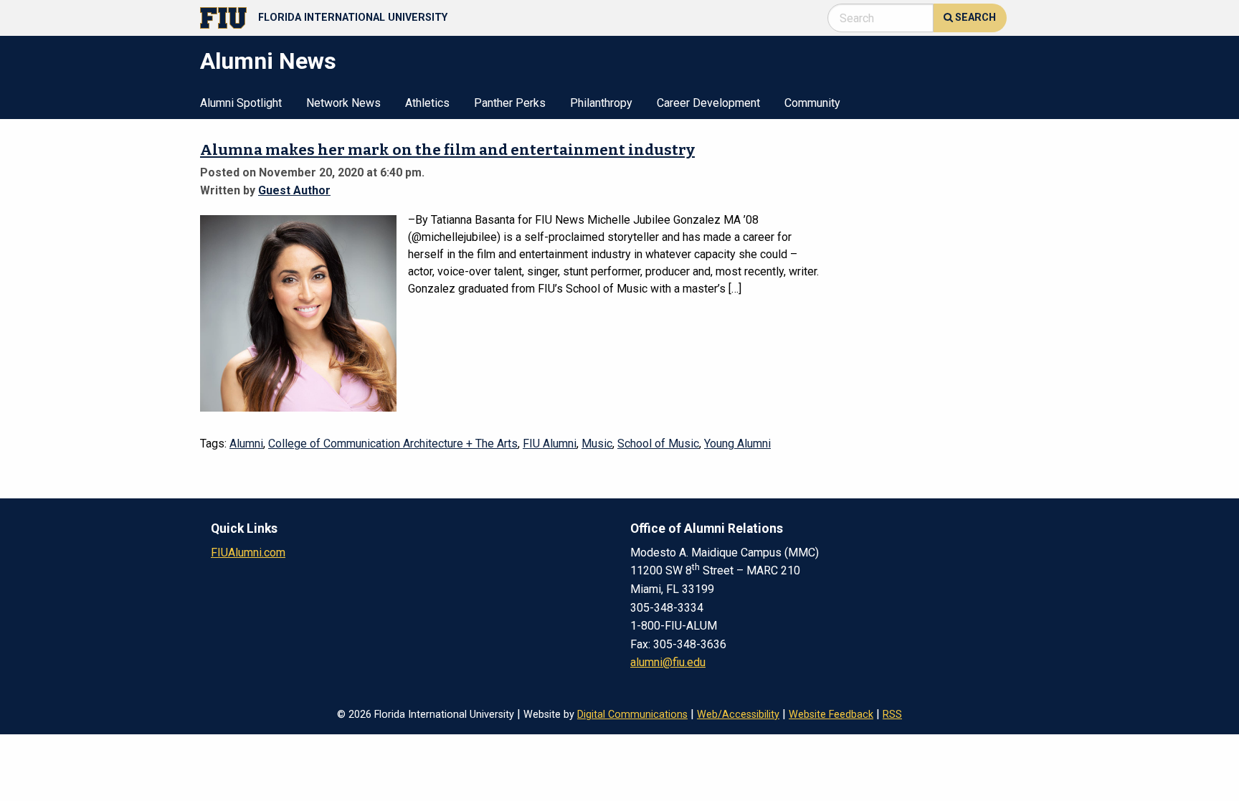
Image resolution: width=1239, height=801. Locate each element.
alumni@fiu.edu (668, 662)
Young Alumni (737, 443)
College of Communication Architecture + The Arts (393, 443)
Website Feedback (831, 714)
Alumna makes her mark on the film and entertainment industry (447, 150)
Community (812, 104)
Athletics (427, 104)
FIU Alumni (549, 443)
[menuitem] (241, 102)
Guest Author (294, 190)
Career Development (708, 104)
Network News (343, 104)
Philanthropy (601, 104)
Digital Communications (632, 714)
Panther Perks (510, 104)
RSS (892, 714)
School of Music (658, 443)
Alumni (246, 443)
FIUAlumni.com (248, 552)
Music (596, 443)
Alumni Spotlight (241, 104)
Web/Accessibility (738, 714)
